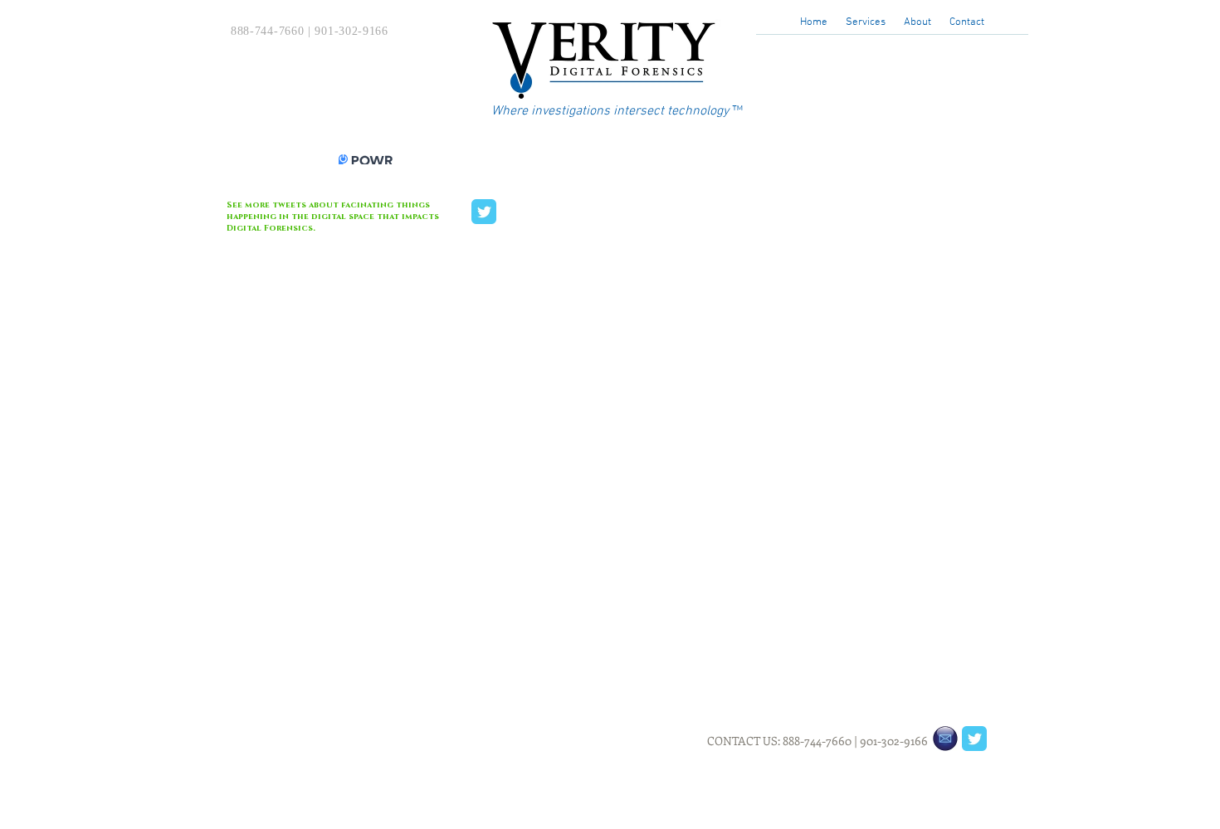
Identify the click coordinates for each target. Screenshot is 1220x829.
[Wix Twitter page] (483, 211)
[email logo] (945, 738)
